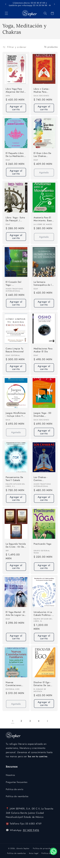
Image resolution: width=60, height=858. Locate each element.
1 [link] (12, 721)
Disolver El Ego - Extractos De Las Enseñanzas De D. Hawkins (43, 684)
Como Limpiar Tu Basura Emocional (15, 350)
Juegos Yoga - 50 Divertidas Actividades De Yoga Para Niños (42, 415)
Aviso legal (33, 853)
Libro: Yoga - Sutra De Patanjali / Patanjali (15, 219)
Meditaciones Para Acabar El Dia (43, 350)
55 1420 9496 (31, 830)
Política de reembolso (17, 796)
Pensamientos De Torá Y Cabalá (14, 479)
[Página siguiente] (47, 720)
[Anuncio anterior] (5, 4)
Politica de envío (14, 789)
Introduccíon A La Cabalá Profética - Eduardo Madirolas (43, 614)
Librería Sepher (22, 848)
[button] (6, 13)
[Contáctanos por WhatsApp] (53, 851)
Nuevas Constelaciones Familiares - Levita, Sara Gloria (15, 684)
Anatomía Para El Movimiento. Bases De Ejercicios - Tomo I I (43, 219)
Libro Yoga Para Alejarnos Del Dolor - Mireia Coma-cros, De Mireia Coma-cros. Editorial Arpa (16, 90)
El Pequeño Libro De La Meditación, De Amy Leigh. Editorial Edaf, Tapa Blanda (16, 155)
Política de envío (49, 853)
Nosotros (10, 775)
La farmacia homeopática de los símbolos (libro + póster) (44, 284)
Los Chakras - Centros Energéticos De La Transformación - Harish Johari (43, 479)
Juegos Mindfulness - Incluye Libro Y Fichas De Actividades (16, 415)
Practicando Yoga (42, 543)
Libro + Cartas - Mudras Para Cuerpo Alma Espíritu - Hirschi (42, 90)
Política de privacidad (42, 848)
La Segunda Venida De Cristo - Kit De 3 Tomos (16, 545)
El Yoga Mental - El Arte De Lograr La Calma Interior (15, 614)
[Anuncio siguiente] (54, 4)
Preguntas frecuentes (16, 782)
